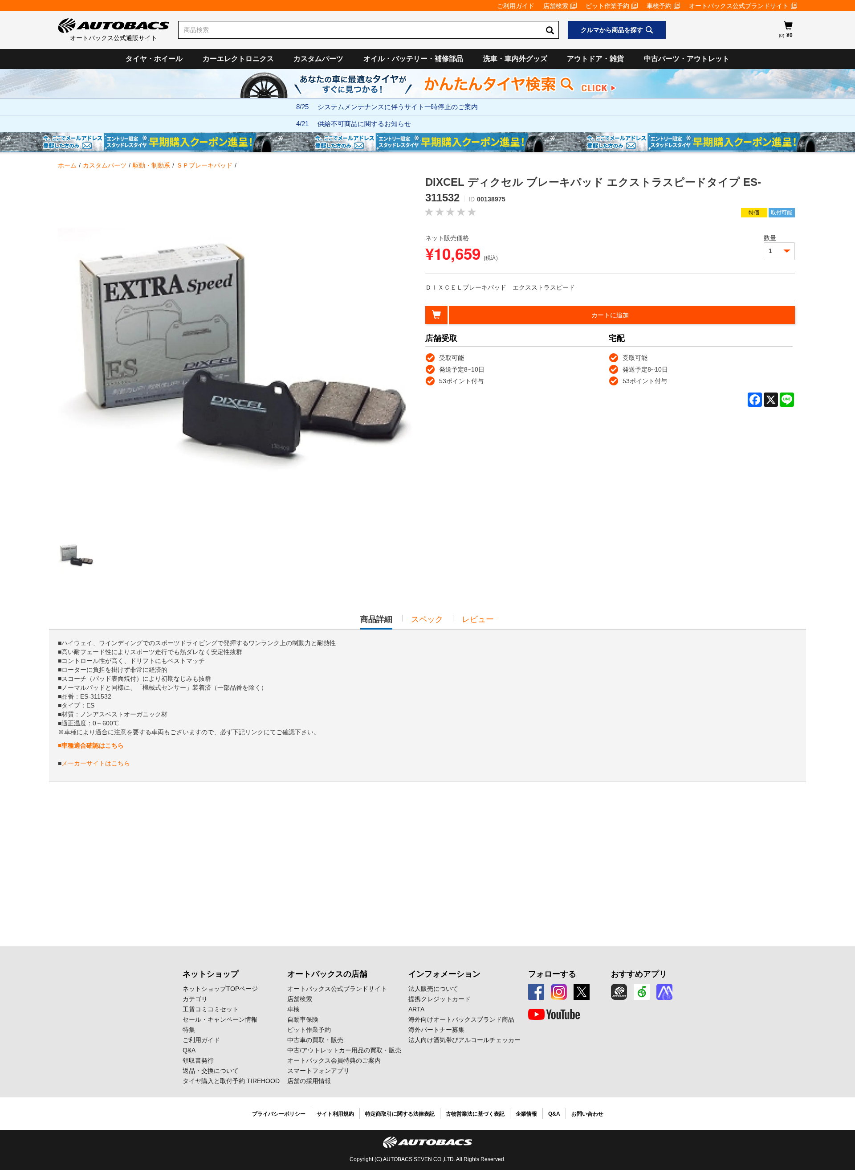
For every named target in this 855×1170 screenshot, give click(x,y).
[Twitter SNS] (582, 992)
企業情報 (526, 1114)
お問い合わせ (587, 1114)
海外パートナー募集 (436, 1029)
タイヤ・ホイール (154, 58)
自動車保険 (302, 1019)
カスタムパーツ (318, 58)
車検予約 (659, 5)
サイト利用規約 (335, 1114)
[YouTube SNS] (554, 1014)
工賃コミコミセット (211, 1009)
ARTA (416, 1009)
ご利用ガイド (515, 5)
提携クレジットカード (439, 998)
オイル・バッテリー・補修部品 (413, 58)
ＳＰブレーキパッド (204, 165)
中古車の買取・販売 (315, 1039)
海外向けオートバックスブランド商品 (461, 1019)
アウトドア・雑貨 (595, 58)
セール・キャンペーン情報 (220, 1019)
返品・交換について (211, 1070)
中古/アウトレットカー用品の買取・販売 (344, 1050)
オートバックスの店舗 (327, 974)
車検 (293, 1009)
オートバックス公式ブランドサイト (739, 5)
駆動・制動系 (151, 165)
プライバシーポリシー (278, 1114)
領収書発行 (198, 1060)
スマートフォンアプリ (318, 1070)
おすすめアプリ (639, 974)
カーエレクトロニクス (238, 58)
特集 (189, 1029)
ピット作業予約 (607, 5)
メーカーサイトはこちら (95, 763)
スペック (427, 619)
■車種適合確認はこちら (91, 745)
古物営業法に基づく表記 (475, 1114)
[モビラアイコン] (664, 992)
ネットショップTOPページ (220, 988)
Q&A (189, 1050)
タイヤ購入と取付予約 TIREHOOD (231, 1080)
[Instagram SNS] (559, 992)
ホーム (67, 165)
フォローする (552, 974)
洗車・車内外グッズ (515, 58)
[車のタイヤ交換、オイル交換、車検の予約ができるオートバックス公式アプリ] (619, 992)
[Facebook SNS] (536, 992)
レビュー (478, 619)
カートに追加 (610, 315)
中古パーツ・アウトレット (686, 58)
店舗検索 (555, 5)
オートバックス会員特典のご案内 (334, 1060)
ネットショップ (211, 974)
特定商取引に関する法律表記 (400, 1114)
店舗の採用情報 (309, 1080)
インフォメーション (444, 974)
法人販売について (433, 988)
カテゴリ (195, 998)
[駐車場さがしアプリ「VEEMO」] (642, 992)
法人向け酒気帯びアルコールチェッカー (464, 1039)
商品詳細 (376, 622)
